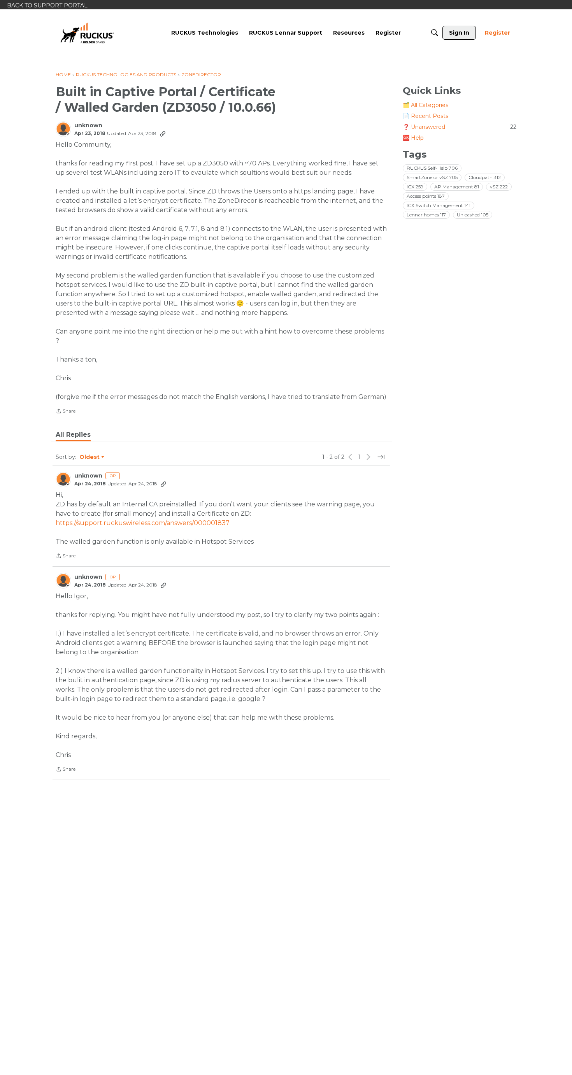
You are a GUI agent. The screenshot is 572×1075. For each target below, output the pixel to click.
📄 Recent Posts (425, 115)
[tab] (73, 434)
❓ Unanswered (459, 126)
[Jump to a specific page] (381, 457)
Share (65, 412)
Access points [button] (426, 196)
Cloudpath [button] (484, 177)
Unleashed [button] (472, 215)
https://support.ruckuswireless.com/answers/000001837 (143, 523)
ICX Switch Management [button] (438, 205)
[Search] (435, 33)
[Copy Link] (162, 133)
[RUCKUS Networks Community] (87, 32)
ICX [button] (415, 187)
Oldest (89, 457)
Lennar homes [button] (426, 215)
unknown (88, 125)
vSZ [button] (499, 187)
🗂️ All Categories (425, 105)
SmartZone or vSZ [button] (432, 177)
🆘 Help (413, 137)
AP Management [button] (456, 187)
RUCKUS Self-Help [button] (432, 168)
